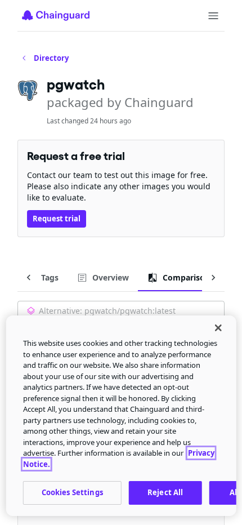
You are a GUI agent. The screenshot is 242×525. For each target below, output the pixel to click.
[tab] (42, 277)
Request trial (56, 218)
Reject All (165, 492)
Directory (51, 58)
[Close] (217, 327)
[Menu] (213, 16)
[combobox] (121, 312)
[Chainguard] (55, 15)
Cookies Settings (72, 492)
